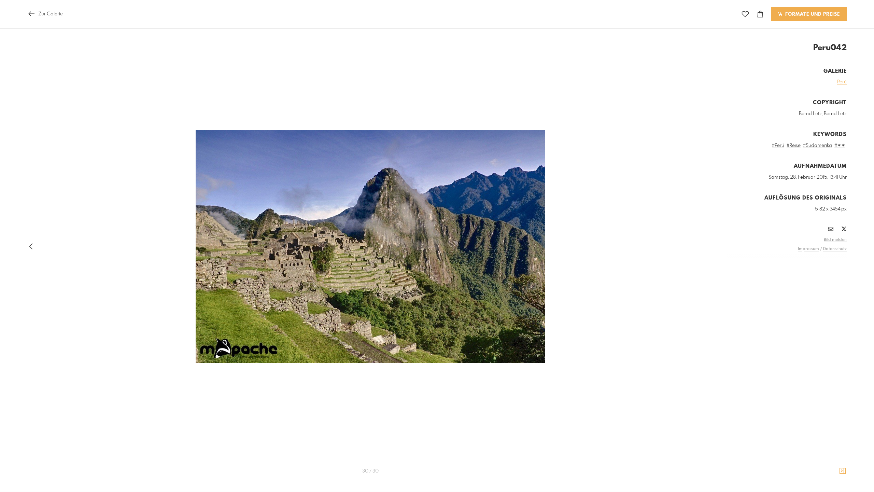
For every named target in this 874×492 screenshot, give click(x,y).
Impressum (808, 249)
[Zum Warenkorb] (760, 14)
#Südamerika (817, 145)
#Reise (794, 145)
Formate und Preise (812, 14)
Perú (842, 82)
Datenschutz (835, 249)
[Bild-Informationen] (842, 471)
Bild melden (835, 240)
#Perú (778, 145)
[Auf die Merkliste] (745, 14)
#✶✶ (839, 145)
